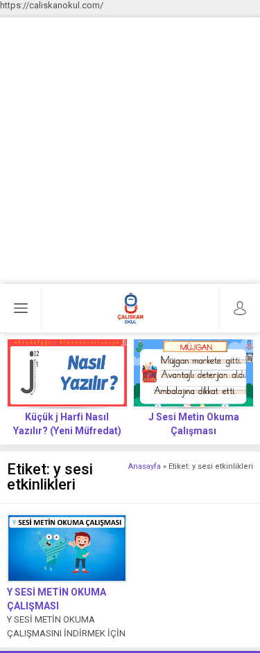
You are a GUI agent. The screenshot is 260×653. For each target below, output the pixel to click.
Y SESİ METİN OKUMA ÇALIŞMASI (56, 599)
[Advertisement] (130, 147)
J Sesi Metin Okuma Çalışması (193, 423)
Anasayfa (144, 466)
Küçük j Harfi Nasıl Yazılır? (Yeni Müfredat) (67, 423)
